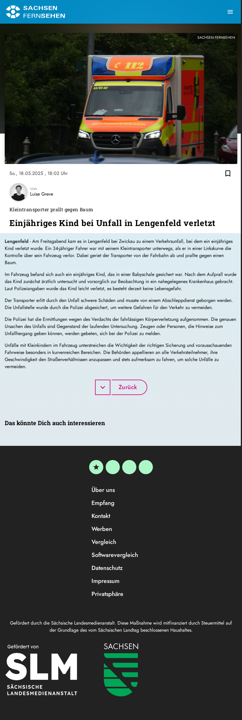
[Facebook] (113, 467)
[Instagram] (129, 467)
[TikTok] (146, 467)
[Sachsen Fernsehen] (35, 12)
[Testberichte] (96, 467)
